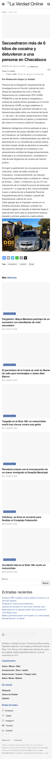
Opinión (5, 698)
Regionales (13, 12)
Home (4, 12)
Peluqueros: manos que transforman (17, 603)
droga (31, 264)
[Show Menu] (3, 4)
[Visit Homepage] (26, 4)
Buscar (5, 579)
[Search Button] (48, 4)
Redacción (6, 740)
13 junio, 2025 (11, 74)
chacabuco (12, 264)
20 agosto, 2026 (10, 524)
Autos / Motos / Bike (11, 666)
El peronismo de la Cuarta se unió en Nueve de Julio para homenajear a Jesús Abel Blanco (26, 373)
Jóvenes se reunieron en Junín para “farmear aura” (23, 606)
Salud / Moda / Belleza (12, 678)
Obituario (6, 690)
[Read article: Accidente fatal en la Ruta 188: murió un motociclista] (26, 545)
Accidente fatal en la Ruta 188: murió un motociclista (24, 566)
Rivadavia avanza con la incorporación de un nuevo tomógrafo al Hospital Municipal (25, 470)
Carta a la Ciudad (10, 694)
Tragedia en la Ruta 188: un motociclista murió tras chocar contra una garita (24, 423)
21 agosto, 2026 (10, 428)
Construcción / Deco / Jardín (15, 670)
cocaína (23, 264)
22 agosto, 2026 (10, 329)
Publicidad (18, 740)
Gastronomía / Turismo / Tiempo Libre (19, 674)
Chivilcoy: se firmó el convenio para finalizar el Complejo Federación (21, 518)
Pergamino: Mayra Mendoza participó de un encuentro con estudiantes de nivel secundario (26, 322)
